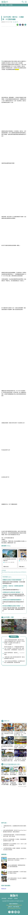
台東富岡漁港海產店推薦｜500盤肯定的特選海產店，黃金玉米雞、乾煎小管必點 (14, 835)
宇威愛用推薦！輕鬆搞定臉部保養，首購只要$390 (13, 783)
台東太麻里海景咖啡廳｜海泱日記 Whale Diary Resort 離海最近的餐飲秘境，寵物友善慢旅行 (14, 831)
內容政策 (16, 898)
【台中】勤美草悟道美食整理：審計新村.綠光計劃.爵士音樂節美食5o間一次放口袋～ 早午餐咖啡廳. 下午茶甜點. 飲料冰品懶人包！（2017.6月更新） (14, 642)
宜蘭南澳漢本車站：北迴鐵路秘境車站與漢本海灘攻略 (15, 826)
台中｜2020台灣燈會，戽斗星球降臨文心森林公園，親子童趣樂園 (22, 783)
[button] (25, 626)
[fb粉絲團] (9, 912)
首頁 (2, 5)
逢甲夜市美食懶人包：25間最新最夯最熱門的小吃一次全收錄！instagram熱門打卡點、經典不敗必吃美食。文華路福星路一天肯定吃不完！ (14, 648)
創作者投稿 (4, 898)
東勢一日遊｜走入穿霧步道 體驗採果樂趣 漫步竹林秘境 (4, 773)
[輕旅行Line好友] (18, 912)
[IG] (12, 912)
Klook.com (3, 888)
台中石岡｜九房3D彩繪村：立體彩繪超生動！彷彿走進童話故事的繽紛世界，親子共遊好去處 (13, 773)
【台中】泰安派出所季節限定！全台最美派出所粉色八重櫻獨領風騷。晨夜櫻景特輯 (14, 662)
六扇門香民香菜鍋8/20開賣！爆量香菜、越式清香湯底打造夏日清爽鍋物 (14, 849)
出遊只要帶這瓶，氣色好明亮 (10, 653)
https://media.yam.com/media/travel (14, 905)
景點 (6, 5)
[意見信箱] (15, 912)
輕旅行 (4, 2)
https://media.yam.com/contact (14, 908)
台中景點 (11, 5)
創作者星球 (10, 898)
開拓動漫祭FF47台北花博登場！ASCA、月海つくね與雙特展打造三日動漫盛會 (14, 844)
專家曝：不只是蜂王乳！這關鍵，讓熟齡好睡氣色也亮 (22, 773)
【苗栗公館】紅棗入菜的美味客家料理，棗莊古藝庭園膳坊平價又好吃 (14, 658)
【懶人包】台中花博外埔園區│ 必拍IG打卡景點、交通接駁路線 (4, 783)
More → (25, 617)
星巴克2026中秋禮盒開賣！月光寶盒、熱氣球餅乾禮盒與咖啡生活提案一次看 (14, 840)
